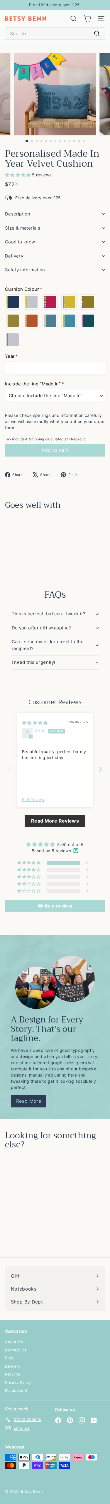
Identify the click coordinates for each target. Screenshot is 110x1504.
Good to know (20, 242)
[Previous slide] (9, 769)
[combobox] (55, 33)
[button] (18, 174)
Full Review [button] (33, 799)
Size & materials (22, 228)
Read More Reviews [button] (55, 821)
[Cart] (87, 18)
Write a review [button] (55, 906)
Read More (28, 1101)
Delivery (14, 256)
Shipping (36, 439)
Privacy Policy (18, 1382)
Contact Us (16, 1350)
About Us (14, 1341)
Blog (9, 1358)
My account (16, 1390)
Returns (12, 1374)
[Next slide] (100, 769)
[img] (35, 722)
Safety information (25, 270)
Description (17, 214)
